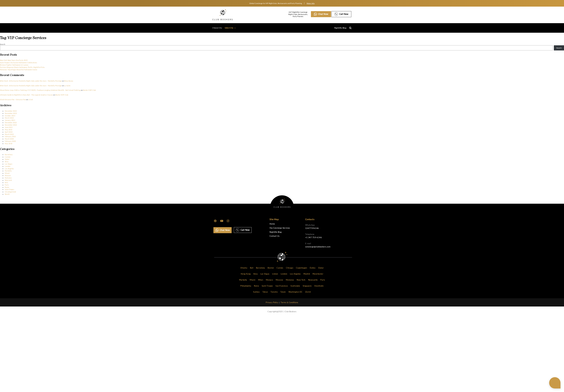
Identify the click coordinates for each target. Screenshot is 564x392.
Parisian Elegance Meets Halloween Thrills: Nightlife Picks (22, 67)
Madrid (306, 274)
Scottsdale (295, 286)
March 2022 (9, 134)
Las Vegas (8, 164)
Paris (7, 185)
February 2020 (10, 141)
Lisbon (275, 274)
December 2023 (11, 111)
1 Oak (30, 99)
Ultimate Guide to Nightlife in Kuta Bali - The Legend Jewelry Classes (26, 95)
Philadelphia (245, 286)
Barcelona (8, 154)
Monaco (8, 175)
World (7, 194)
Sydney (256, 292)
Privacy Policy (272, 302)
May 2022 (8, 130)
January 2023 (10, 120)
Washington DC (295, 292)
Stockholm (319, 286)
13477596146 (312, 228)
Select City (229, 28)
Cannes (7, 157)
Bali (251, 268)
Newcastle (313, 280)
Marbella (8, 171)
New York (301, 280)
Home (272, 224)
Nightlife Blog (340, 28)
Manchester (318, 274)
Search (2, 44)
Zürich (308, 292)
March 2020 (9, 139)
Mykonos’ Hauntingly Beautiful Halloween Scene (18, 70)
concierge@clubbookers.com (317, 246)
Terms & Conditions (289, 302)
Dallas (312, 268)
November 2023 (11, 113)
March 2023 (9, 118)
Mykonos (8, 178)
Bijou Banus (68, 81)
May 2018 (8, 143)
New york (8, 180)
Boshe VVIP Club (89, 90)
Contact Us (275, 236)
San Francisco (282, 286)
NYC (6, 182)
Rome (7, 187)
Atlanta (243, 268)
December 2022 (11, 122)
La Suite (67, 86)
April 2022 (8, 132)
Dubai (7, 159)
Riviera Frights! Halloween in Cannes (14, 65)
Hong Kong (246, 274)
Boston (271, 268)
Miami (7, 173)
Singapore (307, 286)
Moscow (279, 280)
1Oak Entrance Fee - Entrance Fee (13, 99)
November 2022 (11, 125)
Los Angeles (9, 169)
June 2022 (8, 127)
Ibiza (6, 161)
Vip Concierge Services (280, 228)
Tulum (283, 292)
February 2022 (10, 136)
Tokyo (265, 292)
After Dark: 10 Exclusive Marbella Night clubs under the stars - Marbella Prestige (31, 81)
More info (311, 3)
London (7, 166)
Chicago (289, 268)
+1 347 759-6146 (313, 237)
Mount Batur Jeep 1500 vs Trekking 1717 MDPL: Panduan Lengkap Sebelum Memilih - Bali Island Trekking (40, 90)
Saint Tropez (9, 189)
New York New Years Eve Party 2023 (13, 60)
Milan (260, 280)
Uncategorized (10, 192)
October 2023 (10, 116)
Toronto (274, 292)
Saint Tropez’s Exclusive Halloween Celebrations (18, 63)
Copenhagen (301, 268)
